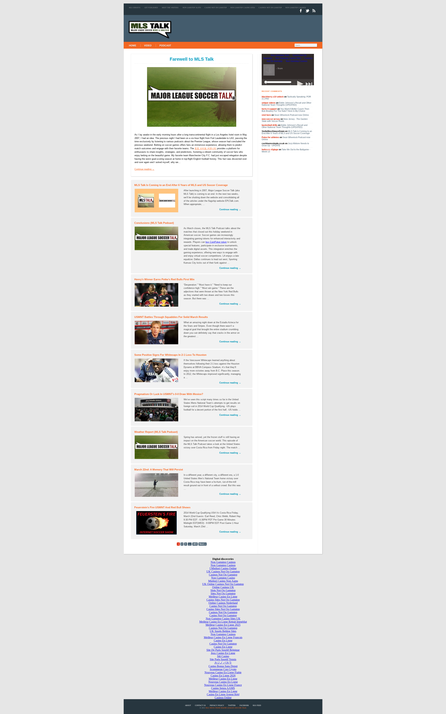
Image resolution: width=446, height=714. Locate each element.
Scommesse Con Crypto (223, 669)
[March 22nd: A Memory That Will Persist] (157, 485)
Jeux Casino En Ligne (223, 653)
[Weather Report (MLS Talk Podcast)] (157, 447)
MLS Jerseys (134, 8)
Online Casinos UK (223, 587)
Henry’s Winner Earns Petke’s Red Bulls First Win (164, 279)
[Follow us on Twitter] (307, 12)
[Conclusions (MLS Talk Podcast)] (157, 239)
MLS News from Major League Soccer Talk (226, 708)
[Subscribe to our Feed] (314, 12)
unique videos (268, 103)
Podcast (165, 45)
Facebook (244, 705)
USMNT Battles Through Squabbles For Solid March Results (171, 317)
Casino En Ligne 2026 (223, 675)
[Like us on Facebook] (301, 12)
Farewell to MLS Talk (192, 59)
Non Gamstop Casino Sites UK (223, 618)
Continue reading (144, 169)
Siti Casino (223, 656)
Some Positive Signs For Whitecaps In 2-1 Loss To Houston (170, 354)
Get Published (151, 8)
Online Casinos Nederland (223, 602)
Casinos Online (223, 697)
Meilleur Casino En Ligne (223, 596)
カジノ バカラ (223, 662)
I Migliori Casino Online (223, 568)
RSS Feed (257, 705)
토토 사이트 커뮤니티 (205, 148)
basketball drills (269, 125)
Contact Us (200, 705)
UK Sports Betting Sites (223, 631)
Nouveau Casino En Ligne (223, 681)
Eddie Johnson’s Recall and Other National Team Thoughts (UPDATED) (286, 104)
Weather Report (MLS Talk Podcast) (156, 431)
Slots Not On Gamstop (223, 590)
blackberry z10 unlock (273, 97)
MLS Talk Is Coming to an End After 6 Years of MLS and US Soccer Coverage (181, 185)
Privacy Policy (217, 705)
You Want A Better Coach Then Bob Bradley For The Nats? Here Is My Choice (285, 110)
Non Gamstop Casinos (295, 8)
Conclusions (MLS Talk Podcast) (154, 222)
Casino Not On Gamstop (216, 8)
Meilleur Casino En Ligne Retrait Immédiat (223, 621)
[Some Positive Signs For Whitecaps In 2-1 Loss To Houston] (157, 371)
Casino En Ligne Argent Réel (223, 694)
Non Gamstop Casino (223, 577)
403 (195, 544)
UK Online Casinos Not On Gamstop (223, 584)
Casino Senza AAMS (223, 688)
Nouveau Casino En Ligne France (223, 684)
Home (132, 45)
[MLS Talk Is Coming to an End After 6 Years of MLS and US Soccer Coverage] (157, 201)
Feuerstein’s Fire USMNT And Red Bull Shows (162, 507)
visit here (266, 115)
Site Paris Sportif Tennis (223, 659)
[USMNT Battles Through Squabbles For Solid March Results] (157, 333)
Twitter (232, 705)
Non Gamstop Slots (192, 8)
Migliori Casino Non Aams (223, 580)
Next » (202, 544)
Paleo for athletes (270, 137)
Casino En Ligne (223, 640)
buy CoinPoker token (216, 242)
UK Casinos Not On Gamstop (223, 571)
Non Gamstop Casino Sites (242, 8)
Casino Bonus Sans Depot (223, 666)
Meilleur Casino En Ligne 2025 (223, 624)
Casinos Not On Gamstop (270, 8)
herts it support (269, 109)
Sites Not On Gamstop (223, 593)
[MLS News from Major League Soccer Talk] (148, 40)
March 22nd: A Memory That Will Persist (158, 469)
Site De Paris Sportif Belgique (223, 649)
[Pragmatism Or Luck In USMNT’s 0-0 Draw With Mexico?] (157, 410)
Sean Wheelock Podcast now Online (291, 115)
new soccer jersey (271, 119)
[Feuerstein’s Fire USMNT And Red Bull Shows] (157, 523)
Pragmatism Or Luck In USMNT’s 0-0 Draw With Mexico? (168, 394)
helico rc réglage (270, 150)
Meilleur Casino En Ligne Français (223, 637)
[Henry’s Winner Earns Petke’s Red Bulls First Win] (157, 295)
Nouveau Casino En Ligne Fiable (223, 672)
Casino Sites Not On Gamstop (223, 599)
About (188, 705)
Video (148, 45)
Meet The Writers (170, 8)
